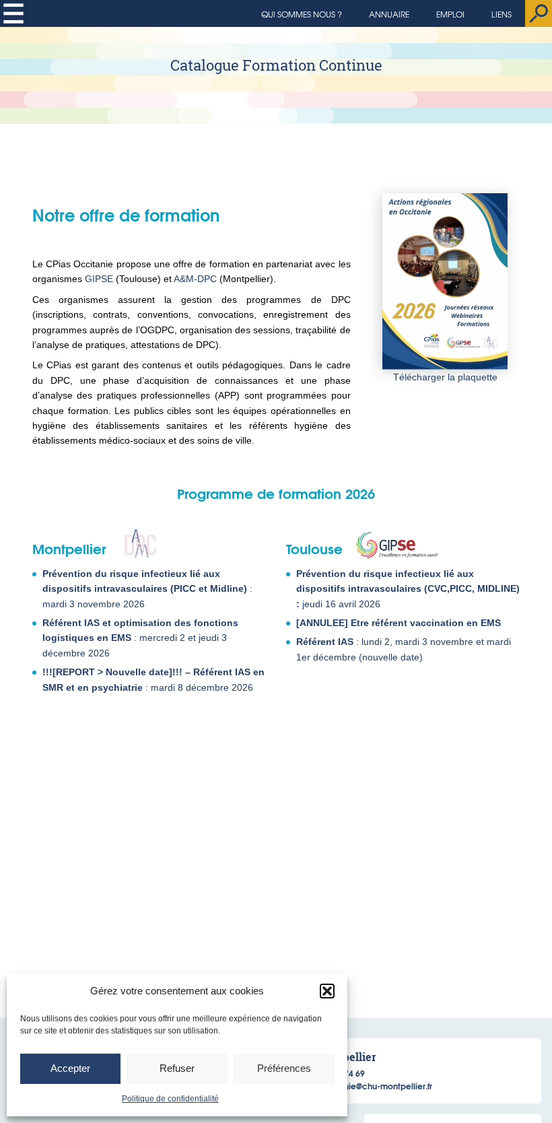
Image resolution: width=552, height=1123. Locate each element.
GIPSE (99, 278)
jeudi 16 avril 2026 (408, 588)
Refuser (177, 1068)
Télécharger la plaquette (445, 377)
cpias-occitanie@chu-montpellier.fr (362, 1085)
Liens (501, 14)
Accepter (70, 1068)
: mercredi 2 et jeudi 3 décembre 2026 (140, 637)
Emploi (450, 14)
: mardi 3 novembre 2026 (147, 588)
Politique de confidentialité (170, 1098)
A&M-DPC (195, 278)
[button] (327, 991)
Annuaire (389, 14)
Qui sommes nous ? (301, 14)
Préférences (284, 1068)
